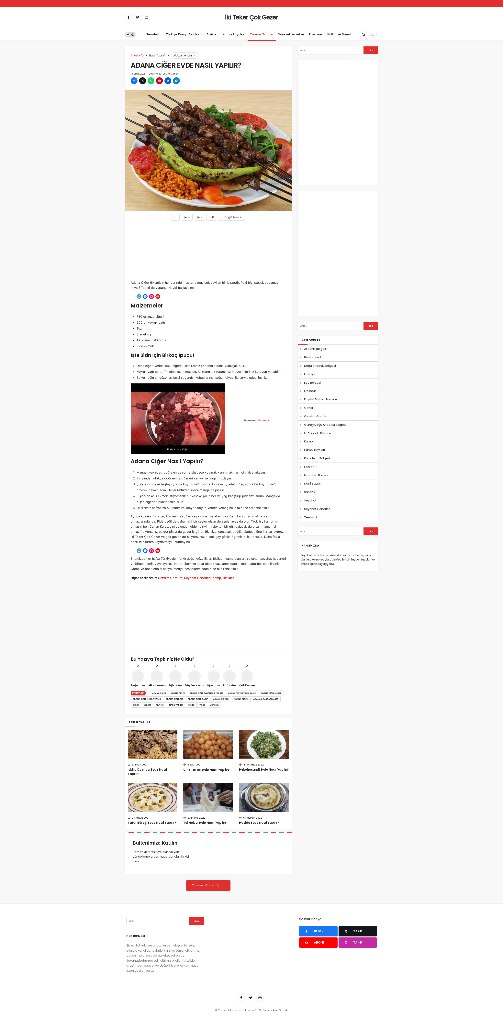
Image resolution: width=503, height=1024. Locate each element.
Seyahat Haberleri (197, 578)
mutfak (160, 705)
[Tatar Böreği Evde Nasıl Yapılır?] (152, 797)
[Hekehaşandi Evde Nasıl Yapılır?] (264, 744)
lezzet (147, 705)
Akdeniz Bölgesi (315, 349)
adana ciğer (159, 693)
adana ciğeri (241, 699)
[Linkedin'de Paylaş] (167, 80)
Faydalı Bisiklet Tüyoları (320, 399)
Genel (308, 408)
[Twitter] (137, 17)
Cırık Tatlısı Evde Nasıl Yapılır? (206, 770)
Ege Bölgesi (312, 382)
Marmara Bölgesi (316, 475)
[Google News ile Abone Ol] (231, 217)
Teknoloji (310, 517)
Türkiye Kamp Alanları (183, 34)
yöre (202, 705)
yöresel (214, 705)
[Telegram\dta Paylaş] (176, 80)
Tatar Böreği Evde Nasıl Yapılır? (152, 823)
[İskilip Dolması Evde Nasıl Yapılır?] (152, 744)
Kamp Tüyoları (233, 34)
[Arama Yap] (363, 34)
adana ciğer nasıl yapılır (147, 699)
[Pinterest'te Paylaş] (159, 80)
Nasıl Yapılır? (313, 483)
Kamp (216, 578)
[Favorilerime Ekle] (176, 217)
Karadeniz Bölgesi (317, 458)
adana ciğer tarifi (198, 699)
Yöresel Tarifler (262, 34)
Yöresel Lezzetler (291, 34)
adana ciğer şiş (174, 699)
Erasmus (316, 34)
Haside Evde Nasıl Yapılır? (259, 823)
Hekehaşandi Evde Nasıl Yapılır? (264, 770)
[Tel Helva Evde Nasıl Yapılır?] (208, 797)
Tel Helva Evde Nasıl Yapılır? (205, 823)
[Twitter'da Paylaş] (142, 80)
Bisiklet (212, 34)
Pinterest (263, 420)
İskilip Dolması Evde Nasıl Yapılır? (147, 772)
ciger (136, 705)
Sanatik (309, 492)
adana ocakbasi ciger (265, 699)
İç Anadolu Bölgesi (317, 433)
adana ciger (178, 693)
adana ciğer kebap (271, 693)
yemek (191, 705)
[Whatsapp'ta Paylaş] (151, 80)
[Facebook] (128, 17)
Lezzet (309, 467)
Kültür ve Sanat (339, 34)
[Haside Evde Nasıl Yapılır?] (264, 797)
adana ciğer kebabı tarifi (242, 693)
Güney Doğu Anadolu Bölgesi (325, 425)
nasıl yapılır (176, 705)
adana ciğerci (221, 699)
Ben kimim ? (312, 357)
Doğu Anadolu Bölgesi (320, 366)
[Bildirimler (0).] (373, 34)
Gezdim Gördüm (170, 578)
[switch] (130, 34)
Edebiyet (310, 374)
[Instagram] (146, 17)
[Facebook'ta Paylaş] (134, 80)
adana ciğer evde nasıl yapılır (206, 693)
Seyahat (153, 34)
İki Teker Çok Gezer (251, 17)
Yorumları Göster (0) (206, 885)
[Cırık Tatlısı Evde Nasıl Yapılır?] (208, 744)
